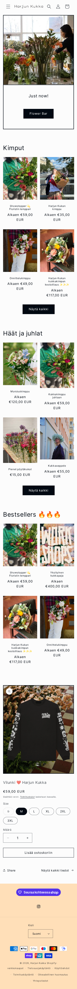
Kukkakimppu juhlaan (57, 396)
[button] (8, 6)
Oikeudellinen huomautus (53, 974)
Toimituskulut (27, 797)
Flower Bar (38, 113)
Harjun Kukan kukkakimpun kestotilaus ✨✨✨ (57, 281)
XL (48, 811)
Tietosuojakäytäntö (39, 968)
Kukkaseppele (57, 465)
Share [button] (11, 870)
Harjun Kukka (38, 963)
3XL (10, 820)
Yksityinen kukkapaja (57, 574)
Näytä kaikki (38, 309)
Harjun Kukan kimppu (57, 207)
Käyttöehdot (62, 968)
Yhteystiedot (40, 980)
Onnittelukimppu (20, 278)
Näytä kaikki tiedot (55, 870)
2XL (63, 811)
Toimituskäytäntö (23, 974)
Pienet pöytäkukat (20, 469)
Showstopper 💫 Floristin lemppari (20, 207)
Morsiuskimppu (20, 391)
